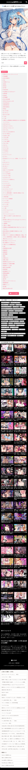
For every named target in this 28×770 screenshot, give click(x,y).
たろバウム (5, 147)
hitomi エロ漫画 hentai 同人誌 (8, 765)
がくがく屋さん (6, 133)
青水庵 (4, 286)
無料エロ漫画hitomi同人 (6, 757)
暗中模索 (5, 254)
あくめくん (5, 112)
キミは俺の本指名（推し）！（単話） (9, 700)
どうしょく (5, 152)
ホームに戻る (14, 293)
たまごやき (5, 143)
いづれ (4, 118)
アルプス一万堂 (6, 175)
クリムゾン (5, 181)
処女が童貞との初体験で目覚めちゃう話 (12, 231)
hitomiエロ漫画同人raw (6, 755)
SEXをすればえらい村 (8, 101)
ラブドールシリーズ (8, 210)
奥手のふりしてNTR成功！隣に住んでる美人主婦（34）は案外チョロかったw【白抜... (14, 746)
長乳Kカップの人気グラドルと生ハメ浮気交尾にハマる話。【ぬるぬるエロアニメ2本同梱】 (14, 697)
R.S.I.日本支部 (6, 99)
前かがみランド (6, 233)
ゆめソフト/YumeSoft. (8, 170)
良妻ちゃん (5, 277)
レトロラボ (5, 212)
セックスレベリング (8, 189)
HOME (15, 660)
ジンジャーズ (6, 183)
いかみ (4, 116)
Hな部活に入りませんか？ (9, 91)
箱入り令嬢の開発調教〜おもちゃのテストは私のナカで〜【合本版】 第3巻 (14, 728)
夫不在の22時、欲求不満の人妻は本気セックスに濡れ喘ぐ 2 (14, 749)
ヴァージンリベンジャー (9, 214)
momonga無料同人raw (14, 2)
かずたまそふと (6, 124)
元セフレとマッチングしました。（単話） (10, 674)
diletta (4, 84)
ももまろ (5, 168)
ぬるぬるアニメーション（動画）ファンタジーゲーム (12, 308)
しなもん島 (5, 137)
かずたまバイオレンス (8, 127)
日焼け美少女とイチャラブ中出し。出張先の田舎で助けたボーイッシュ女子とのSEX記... (14, 733)
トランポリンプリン (8, 194)
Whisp (4, 108)
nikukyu (5, 95)
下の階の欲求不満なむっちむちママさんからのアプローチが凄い (14, 684)
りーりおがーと (6, 171)
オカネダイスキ (6, 177)
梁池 (4, 256)
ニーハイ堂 (5, 200)
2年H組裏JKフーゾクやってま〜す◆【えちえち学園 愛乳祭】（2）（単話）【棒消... (14, 743)
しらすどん (5, 139)
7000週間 (5, 76)
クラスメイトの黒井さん (9, 179)
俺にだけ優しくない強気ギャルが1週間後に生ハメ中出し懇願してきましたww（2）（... (14, 738)
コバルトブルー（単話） (7, 677)
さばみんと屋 (6, 135)
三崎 (4, 217)
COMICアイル (6, 82)
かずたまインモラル (8, 126)
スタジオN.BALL (7, 185)
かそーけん (5, 129)
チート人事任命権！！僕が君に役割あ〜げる (13, 192)
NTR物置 (5, 97)
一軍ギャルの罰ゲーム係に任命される (12, 215)
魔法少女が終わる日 (8, 288)
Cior (4, 80)
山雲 (4, 246)
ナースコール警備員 (8, 198)
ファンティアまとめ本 (6, 713)
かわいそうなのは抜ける (9, 131)
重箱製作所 (5, 282)
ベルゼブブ (5, 206)
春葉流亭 (5, 252)
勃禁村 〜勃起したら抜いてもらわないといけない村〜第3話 (14, 679)
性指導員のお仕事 (7, 248)
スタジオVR (6, 187)
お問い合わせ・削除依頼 (14, 663)
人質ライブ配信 (6, 225)
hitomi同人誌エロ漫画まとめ (7, 762)
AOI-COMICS (6, 78)
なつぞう (5, 156)
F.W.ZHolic (5, 89)
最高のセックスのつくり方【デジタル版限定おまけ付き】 (13, 687)
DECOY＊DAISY (5, 692)
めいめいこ (5, 166)
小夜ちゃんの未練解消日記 (9, 244)
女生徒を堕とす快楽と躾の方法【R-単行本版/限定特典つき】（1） (14, 725)
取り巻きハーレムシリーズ (9, 240)
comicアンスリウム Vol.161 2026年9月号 (10, 715)
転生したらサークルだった (9, 280)
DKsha (4, 85)
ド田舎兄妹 (5, 196)
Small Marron (6, 103)
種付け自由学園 (6, 267)
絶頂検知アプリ (6, 271)
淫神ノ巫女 (5, 259)
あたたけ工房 (6, 114)
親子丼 (4, 279)
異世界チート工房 (7, 265)
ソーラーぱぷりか (7, 191)
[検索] (25, 62)
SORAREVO (6, 104)
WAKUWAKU (6, 106)
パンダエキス (6, 202)
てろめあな (5, 150)
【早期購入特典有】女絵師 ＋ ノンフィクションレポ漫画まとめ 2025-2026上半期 (14, 682)
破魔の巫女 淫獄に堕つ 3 (7, 689)
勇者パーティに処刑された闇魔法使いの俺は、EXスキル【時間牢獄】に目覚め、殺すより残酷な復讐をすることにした (14, 236)
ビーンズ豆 (5, 204)
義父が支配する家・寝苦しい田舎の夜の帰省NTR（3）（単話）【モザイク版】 (14, 736)
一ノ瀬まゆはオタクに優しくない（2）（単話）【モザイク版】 (14, 741)
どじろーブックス (7, 154)
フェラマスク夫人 (5, 705)
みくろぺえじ (6, 164)
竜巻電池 (5, 269)
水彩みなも (5, 257)
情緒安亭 (5, 250)
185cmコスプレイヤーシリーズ (10, 74)
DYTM (4, 87)
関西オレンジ (6, 284)
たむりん (5, 145)
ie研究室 (5, 93)
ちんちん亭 (5, 149)
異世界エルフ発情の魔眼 (9, 263)
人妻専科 (5, 223)
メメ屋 (4, 208)
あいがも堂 (5, 110)
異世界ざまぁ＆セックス (9, 261)
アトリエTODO (6, 173)
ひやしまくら (6, 162)
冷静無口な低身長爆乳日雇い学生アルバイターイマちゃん (13, 333)
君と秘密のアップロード (9, 242)
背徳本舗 (5, 275)
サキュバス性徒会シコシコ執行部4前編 (10, 702)
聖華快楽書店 (6, 273)
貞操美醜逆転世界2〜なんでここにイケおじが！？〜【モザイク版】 (14, 731)
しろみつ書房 (6, 141)
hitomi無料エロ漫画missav (7, 760)
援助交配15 (4, 695)
